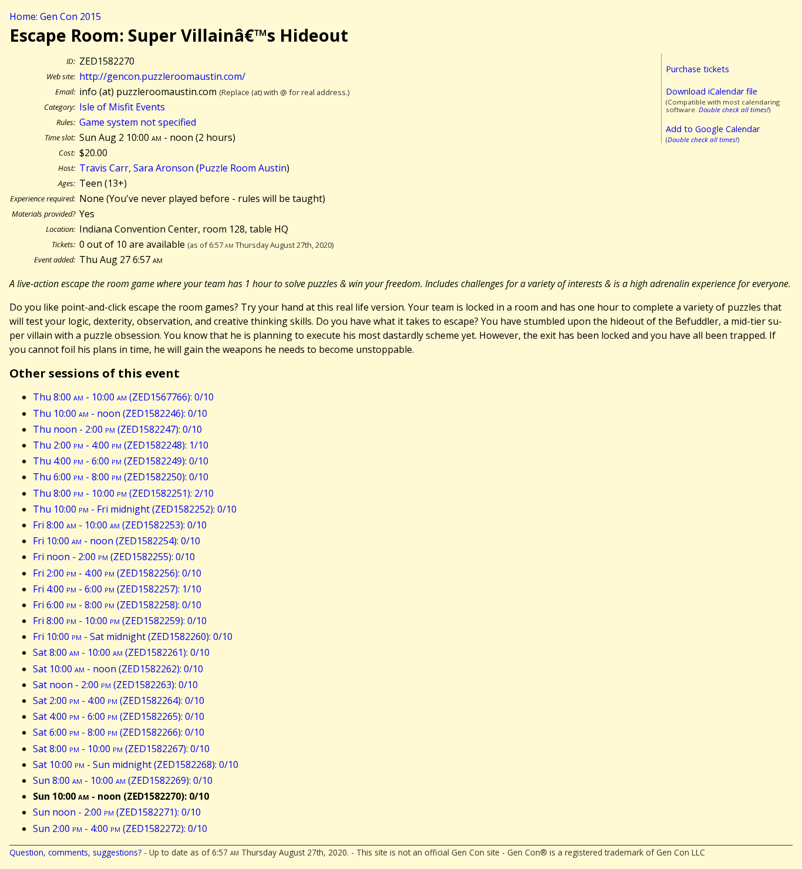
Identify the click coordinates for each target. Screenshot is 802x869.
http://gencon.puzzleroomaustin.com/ (162, 76)
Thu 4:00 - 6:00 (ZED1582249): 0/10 (120, 460)
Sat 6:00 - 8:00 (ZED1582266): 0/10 (118, 732)
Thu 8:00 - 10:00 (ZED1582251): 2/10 (123, 493)
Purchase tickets (697, 69)
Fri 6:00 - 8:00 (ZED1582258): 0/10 (117, 604)
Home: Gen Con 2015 (55, 16)
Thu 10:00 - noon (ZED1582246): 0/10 (120, 413)
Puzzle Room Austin (243, 167)
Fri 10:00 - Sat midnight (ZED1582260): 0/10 (132, 636)
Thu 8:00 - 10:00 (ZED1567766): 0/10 (123, 396)
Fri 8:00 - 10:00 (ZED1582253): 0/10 (120, 524)
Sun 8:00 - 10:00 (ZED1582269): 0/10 (123, 780)
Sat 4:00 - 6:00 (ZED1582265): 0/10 (118, 716)
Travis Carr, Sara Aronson (136, 167)
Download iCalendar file (711, 91)
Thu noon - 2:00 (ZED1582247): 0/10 (117, 429)
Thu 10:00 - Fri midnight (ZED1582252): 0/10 (135, 509)
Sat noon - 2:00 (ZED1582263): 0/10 (115, 684)
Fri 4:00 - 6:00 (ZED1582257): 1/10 (117, 588)
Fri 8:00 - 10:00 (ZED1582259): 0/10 (120, 620)
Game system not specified (137, 122)
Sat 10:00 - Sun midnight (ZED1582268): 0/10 (135, 764)
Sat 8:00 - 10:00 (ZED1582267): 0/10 (121, 748)
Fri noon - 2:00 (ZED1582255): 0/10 (114, 556)
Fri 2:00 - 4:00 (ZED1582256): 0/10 (117, 573)
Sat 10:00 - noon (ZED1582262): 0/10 (118, 668)
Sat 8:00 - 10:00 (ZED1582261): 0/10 (121, 652)
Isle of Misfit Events (122, 106)
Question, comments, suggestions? (75, 852)
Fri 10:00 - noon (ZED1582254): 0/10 (116, 540)
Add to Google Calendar (713, 128)
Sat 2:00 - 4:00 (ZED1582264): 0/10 (118, 700)
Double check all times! (734, 109)
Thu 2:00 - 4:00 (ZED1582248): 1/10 (120, 445)
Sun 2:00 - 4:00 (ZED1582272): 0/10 (120, 828)
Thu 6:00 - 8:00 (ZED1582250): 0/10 (120, 476)
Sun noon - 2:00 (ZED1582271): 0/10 (117, 812)
